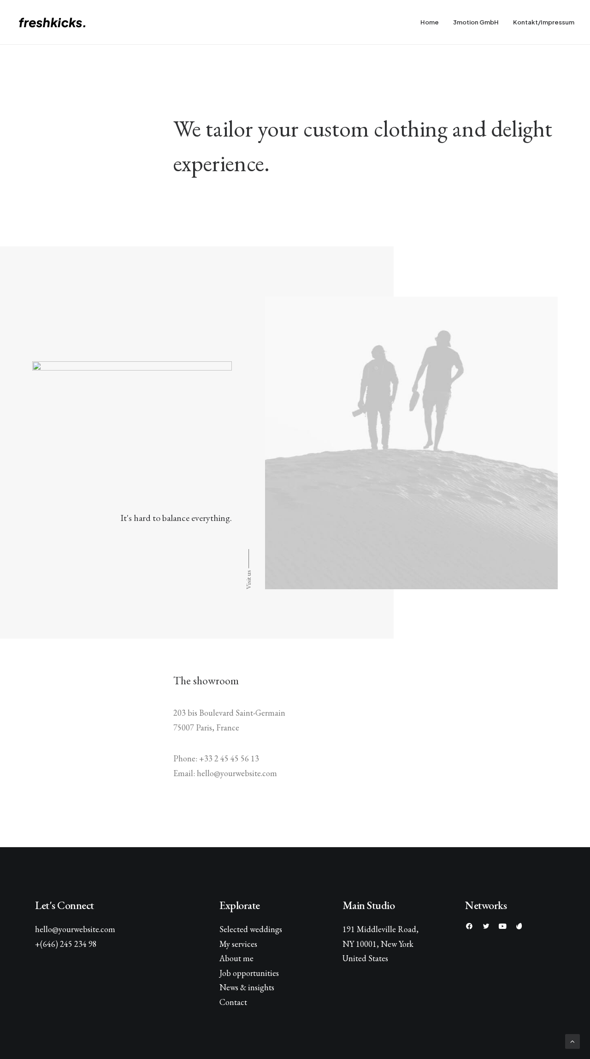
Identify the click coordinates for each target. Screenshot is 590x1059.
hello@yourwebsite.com (75, 929)
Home (429, 22)
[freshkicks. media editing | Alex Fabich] (57, 22)
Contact (233, 1002)
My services (238, 944)
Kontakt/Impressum (543, 22)
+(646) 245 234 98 (66, 944)
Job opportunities (249, 973)
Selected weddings (250, 929)
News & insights (246, 987)
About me (236, 958)
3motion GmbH (476, 22)
